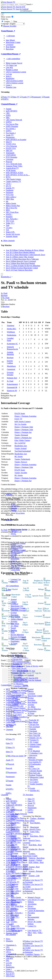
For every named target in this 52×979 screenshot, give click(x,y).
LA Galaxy (17, 715)
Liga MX (14, 582)
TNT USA (15, 915)
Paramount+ (15, 831)
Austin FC (17, 719)
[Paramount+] (36, 97)
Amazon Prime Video (19, 860)
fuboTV (14, 836)
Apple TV (15, 829)
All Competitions (12, 586)
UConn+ (14, 922)
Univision (14, 853)
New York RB (34, 735)
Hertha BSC (11, 329)
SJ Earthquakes (35, 764)
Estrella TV (15, 882)
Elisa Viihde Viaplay (22, 440)
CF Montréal (18, 684)
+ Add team (10, 36)
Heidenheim (11, 335)
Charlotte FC (17, 664)
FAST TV (18, 419)
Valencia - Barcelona (37, 858)
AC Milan (14, 626)
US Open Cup (16, 532)
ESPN (13, 809)
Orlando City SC (18, 673)
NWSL (13, 534)
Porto (13, 632)
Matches (9, 494)
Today (13, 504)
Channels (9, 729)
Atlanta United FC (20, 679)
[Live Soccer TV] (8, 2)
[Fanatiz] (46, 97)
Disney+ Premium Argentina (25, 416)
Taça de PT (10, 974)
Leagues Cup (16, 579)
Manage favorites (9, 26)
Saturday (14, 508)
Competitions (6, 54)
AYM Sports (15, 864)
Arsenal (14, 599)
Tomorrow (15, 506)
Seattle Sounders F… (21, 717)
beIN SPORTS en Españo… (22, 834)
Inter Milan (15, 624)
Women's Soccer (34, 897)
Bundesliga (15, 559)
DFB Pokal (15, 567)
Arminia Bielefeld (10, 353)
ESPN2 (13, 816)
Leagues (9, 520)
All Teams (10, 725)
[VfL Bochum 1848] (5, 306)
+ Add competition (13, 59)
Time (15, 21)
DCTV (13, 880)
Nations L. (10, 949)
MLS (8, 956)
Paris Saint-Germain (18, 639)
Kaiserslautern (12, 384)
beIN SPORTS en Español (16, 140)
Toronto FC (17, 675)
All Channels (11, 935)
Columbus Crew (36, 753)
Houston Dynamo (19, 693)
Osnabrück (11, 369)
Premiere (14, 911)
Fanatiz (13, 803)
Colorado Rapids (18, 704)
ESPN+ (14, 825)
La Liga (14, 554)
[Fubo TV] (5, 97)
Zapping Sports (16, 930)
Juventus (14, 621)
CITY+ (13, 878)
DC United (17, 677)
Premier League (17, 552)
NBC (13, 812)
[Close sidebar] (2, 274)
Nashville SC (17, 655)
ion (12, 895)
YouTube (18, 451)
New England (34, 727)
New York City (35, 733)
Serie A (13, 556)
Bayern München (17, 635)
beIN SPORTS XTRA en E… (22, 869)
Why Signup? (37, 660)
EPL (7, 960)
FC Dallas (16, 699)
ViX (12, 924)
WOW (23, 443)
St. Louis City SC (19, 701)
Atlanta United (35, 744)
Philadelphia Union (20, 682)
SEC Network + (17, 913)
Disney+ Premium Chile (24, 427)
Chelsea (14, 602)
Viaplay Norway (21, 462)
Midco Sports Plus (18, 900)
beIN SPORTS (16, 805)
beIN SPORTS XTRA (19, 867)
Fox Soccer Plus (17, 818)
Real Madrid (15, 617)
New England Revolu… (21, 662)
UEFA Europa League (14, 81)
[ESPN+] (5, 99)
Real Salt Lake (17, 706)
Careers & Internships (36, 911)
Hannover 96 (12, 391)
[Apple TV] (25, 97)
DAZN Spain (20, 413)
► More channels (8, 241)
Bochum (4, 295)
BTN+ (13, 871)
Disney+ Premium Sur (23, 432)
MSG (13, 904)
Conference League (18, 550)
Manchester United (18, 608)
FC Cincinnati (17, 666)
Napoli (13, 628)
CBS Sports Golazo (18, 873)
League (7, 21)
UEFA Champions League (16, 72)
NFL (35, 933)
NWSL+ (14, 908)
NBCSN (14, 845)
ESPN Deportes (17, 820)
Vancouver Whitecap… (21, 690)
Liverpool (14, 604)
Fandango (14, 884)
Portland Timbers (18, 708)
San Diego (34, 779)
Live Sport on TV (34, 930)
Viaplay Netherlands (22, 459)
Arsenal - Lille (34, 876)
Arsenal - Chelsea (35, 860)
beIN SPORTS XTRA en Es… (18, 175)
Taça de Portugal (17, 565)
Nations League (17, 548)
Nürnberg (10, 325)
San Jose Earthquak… (20, 697)
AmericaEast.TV (17, 862)
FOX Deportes (16, 851)
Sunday (13, 510)
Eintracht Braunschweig (12, 348)
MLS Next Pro (16, 902)
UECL (8, 952)
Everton (14, 613)
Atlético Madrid (17, 619)
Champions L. (11, 945)
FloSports (14, 886)
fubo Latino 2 (16, 891)
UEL (8, 947)
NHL (40, 933)
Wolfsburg (11, 332)
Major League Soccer (19, 529)
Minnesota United (37, 777)
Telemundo (15, 847)
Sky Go (17, 443)
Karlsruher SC (12, 344)
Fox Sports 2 (15, 827)
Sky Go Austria (20, 424)
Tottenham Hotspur (18, 610)
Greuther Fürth (10, 339)
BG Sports (19, 456)
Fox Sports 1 (15, 823)
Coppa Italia (15, 570)
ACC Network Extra (19, 858)
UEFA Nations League (14, 83)
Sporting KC (35, 790)
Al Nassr (14, 643)
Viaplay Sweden (21, 473)
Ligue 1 (14, 561)
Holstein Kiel (12, 378)
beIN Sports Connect (23, 421)
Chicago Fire (17, 660)
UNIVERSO (16, 849)
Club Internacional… (20, 657)
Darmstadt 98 (12, 387)
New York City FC (19, 668)
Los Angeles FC (18, 695)
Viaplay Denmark (21, 435)
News (8, 939)
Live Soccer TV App (36, 900)
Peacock (14, 856)
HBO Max (15, 893)
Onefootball (26, 451)
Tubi (12, 919)
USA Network (16, 840)
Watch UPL (15, 926)
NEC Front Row (17, 906)
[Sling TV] (15, 97)
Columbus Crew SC (21, 686)
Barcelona (14, 615)
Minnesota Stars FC (20, 710)
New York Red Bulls (20, 671)
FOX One (14, 889)
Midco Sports (16, 897)
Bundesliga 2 (6, 277)
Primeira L (10, 971)
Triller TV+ (15, 917)
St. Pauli (4, 293)
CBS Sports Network (19, 814)
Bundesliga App (21, 446)
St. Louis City (34, 768)
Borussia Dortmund (18, 637)
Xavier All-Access (18, 928)
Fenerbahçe (15, 641)
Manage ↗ (10, 31)
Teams (8, 590)
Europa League (16, 545)
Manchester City (17, 606)
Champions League (18, 543)
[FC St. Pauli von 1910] (5, 298)
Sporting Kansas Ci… (21, 721)
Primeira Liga (16, 563)
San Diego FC (18, 712)
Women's (9, 941)
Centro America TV (18, 875)
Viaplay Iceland (20, 448)
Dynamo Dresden (10, 373)
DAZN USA (16, 842)
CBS (12, 807)
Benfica (14, 630)
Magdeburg (11, 366)
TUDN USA (16, 838)
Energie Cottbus (10, 362)
